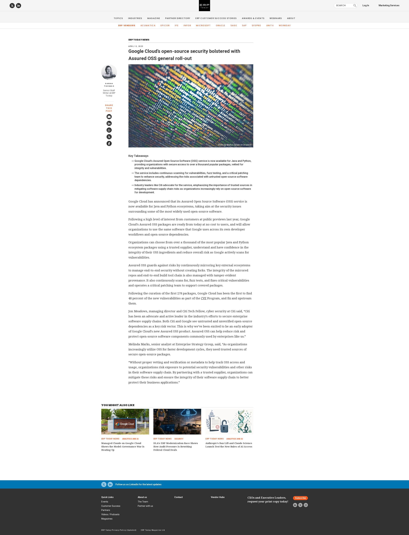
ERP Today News (138, 39)
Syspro (256, 25)
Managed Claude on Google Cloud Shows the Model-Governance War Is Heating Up (122, 446)
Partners (105, 510)
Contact (178, 497)
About (291, 18)
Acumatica (147, 25)
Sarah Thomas (109, 84)
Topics (118, 18)
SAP (244, 25)
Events (104, 501)
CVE (203, 298)
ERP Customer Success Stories (216, 18)
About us (142, 497)
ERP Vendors (126, 25)
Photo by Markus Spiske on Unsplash (235, 144)
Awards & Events (253, 18)
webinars (276, 18)
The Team (143, 501)
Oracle (220, 25)
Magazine (153, 18)
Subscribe (300, 498)
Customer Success (110, 506)
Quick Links (107, 497)
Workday (285, 25)
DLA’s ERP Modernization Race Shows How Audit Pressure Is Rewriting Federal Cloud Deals (175, 446)
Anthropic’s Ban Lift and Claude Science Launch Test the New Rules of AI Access (228, 445)
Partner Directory (177, 18)
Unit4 (270, 25)
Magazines (106, 518)
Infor (187, 25)
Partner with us (145, 506)
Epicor (165, 25)
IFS (176, 25)
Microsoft (203, 25)
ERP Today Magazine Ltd (153, 530)
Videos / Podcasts (110, 514)
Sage (234, 25)
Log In (366, 5)
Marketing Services (389, 5)
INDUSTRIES (135, 18)
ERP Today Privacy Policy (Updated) (119, 530)
